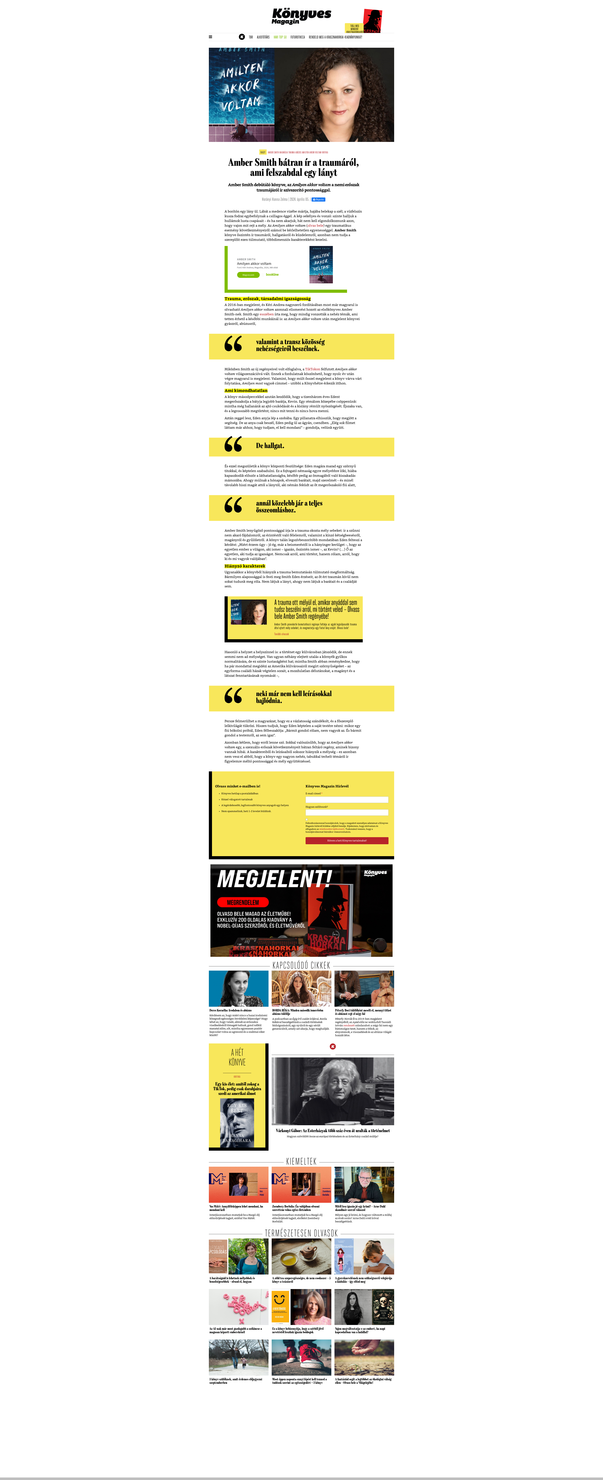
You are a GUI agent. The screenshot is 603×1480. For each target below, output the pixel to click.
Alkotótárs (264, 37)
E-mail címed (314, 794)
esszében (267, 314)
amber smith (273, 152)
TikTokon (312, 369)
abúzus (298, 152)
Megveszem (248, 274)
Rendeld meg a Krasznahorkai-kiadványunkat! (336, 37)
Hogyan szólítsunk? (317, 807)
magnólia (284, 152)
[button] (210, 37)
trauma (291, 152)
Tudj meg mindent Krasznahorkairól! (355, 29)
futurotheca (299, 37)
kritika (325, 152)
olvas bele (315, 225)
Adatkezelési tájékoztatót (331, 829)
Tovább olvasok (281, 634)
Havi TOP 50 (281, 37)
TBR (252, 37)
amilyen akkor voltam (311, 152)
